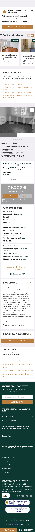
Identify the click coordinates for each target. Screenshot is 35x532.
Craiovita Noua (24, 164)
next (32, 35)
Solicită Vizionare (10, 196)
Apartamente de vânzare (14, 84)
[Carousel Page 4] (17, 139)
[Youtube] (31, 496)
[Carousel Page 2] (13, 139)
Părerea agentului (16, 334)
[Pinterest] (27, 496)
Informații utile (7, 469)
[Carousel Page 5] (19, 139)
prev (28, 35)
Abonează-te (17, 402)
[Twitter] (22, 496)
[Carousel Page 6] (21, 139)
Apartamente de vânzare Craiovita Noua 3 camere (17, 96)
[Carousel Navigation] (31, 35)
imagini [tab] (9, 135)
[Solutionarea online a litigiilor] (17, 509)
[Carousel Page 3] (15, 139)
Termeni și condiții (8, 458)
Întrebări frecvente (9, 465)
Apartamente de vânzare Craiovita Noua (18, 88)
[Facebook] (18, 496)
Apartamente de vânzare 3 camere (18, 92)
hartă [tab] (26, 135)
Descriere (10, 283)
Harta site (5, 472)
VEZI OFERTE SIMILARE (17, 27)
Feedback (5, 461)
